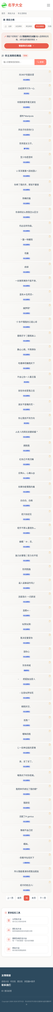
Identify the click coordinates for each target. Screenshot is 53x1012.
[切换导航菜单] (48, 5)
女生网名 (19, 26)
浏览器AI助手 (29, 981)
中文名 (13, 981)
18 (26, 898)
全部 (9, 26)
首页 (3, 13)
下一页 (43, 898)
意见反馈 (8, 991)
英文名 (20, 981)
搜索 (41, 62)
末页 (34, 898)
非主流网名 (40, 26)
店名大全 (5, 981)
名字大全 (15, 5)
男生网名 (29, 26)
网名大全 (11, 13)
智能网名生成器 (25, 46)
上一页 (10, 898)
